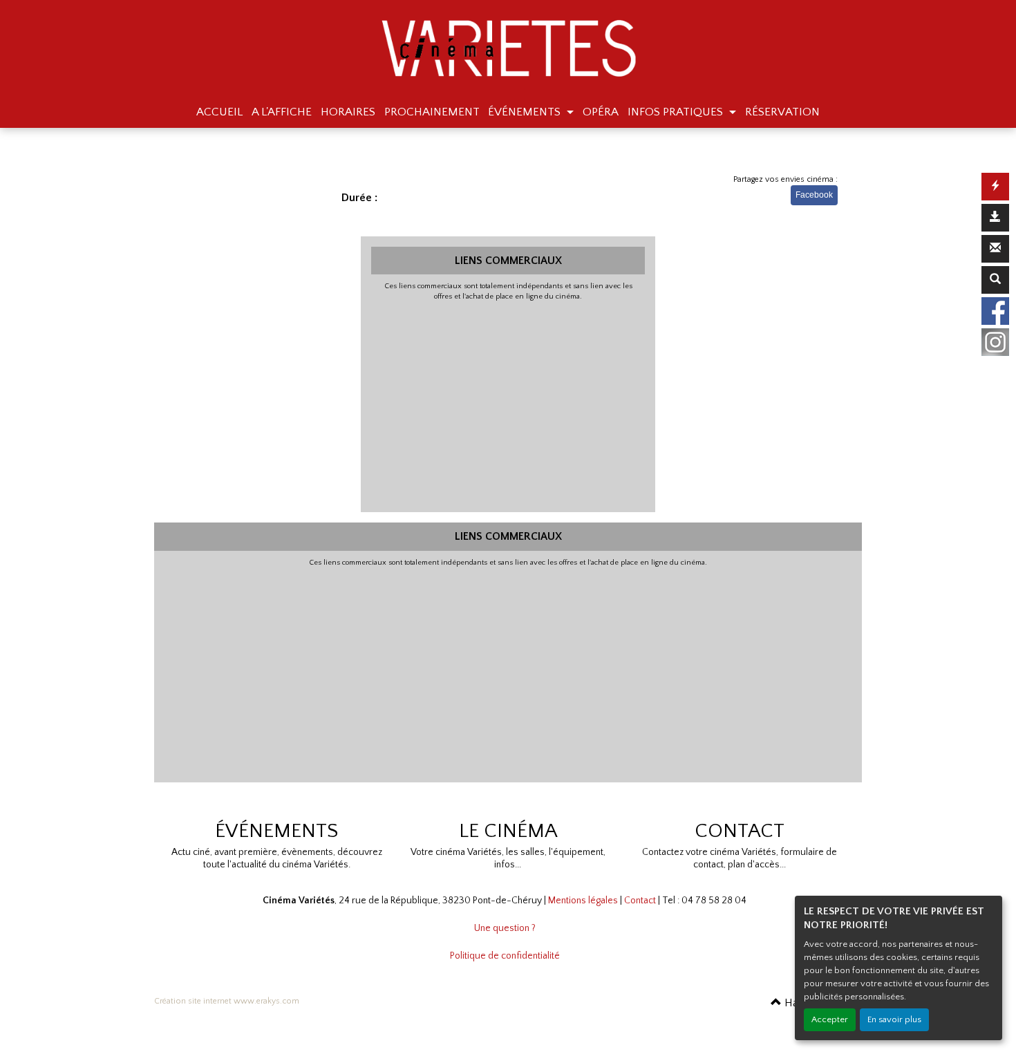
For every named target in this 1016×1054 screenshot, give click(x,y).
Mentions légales (583, 900)
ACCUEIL (219, 112)
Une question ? (505, 928)
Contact (640, 900)
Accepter (829, 1019)
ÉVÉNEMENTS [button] (525, 112)
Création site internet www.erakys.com (226, 1001)
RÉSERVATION (782, 112)
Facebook (814, 195)
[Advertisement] (508, 405)
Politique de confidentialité (505, 955)
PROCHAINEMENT (432, 112)
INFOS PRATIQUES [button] (677, 112)
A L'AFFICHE (282, 112)
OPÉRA (601, 112)
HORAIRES (348, 112)
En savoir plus (894, 1019)
